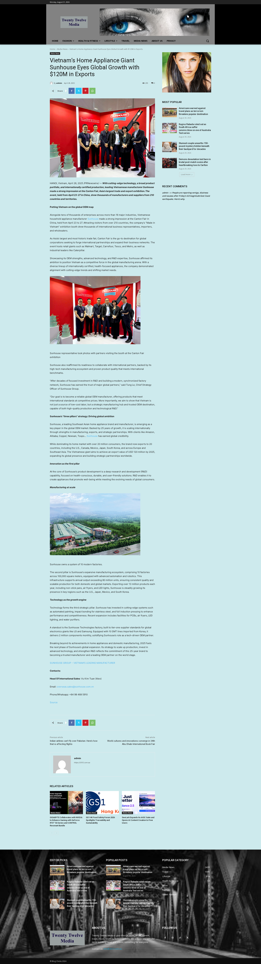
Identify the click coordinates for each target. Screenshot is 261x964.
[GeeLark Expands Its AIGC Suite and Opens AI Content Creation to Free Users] (138, 802)
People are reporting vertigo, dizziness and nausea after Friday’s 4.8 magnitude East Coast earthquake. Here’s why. (186, 195)
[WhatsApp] (92, 91)
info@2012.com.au (113, 948)
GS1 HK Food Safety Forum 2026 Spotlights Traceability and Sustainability (100, 820)
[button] (207, 40)
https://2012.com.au (82, 762)
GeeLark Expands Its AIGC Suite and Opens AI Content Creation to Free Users (138, 820)
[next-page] (56, 833)
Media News (62, 49)
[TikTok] (180, 938)
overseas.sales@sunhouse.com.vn (75, 686)
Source (54, 702)
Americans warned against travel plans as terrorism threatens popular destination (193, 111)
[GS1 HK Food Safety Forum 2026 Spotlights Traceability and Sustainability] (102, 802)
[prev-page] (52, 833)
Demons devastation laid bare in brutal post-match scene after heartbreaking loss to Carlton (195, 162)
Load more (185, 174)
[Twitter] (79, 91)
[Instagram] (173, 938)
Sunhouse (93, 218)
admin (59, 83)
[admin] (52, 83)
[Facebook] (72, 91)
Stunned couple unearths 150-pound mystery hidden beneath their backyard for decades (194, 146)
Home (52, 49)
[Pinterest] (85, 91)
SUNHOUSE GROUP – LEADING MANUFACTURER (82, 662)
